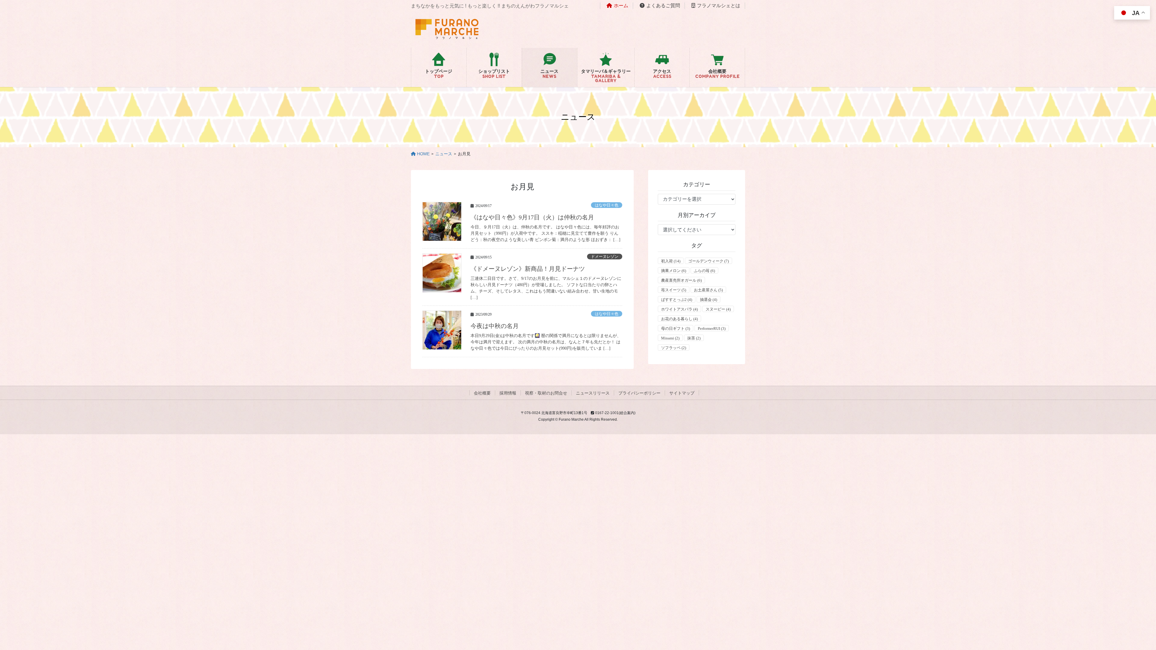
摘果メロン (673, 270)
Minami (670, 338)
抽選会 (708, 299)
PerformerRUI (712, 328)
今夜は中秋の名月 (495, 326)
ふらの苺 (704, 270)
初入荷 (670, 261)
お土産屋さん (708, 290)
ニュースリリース (593, 393)
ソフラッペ (673, 347)
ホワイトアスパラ (679, 309)
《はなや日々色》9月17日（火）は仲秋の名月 (532, 217)
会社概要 (482, 393)
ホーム (621, 5)
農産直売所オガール (681, 280)
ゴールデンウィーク (708, 261)
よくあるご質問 (663, 5)
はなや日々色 (606, 205)
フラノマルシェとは (718, 5)
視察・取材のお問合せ (546, 393)
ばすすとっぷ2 (676, 299)
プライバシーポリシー (639, 393)
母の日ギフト (675, 328)
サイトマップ (682, 393)
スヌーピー (718, 309)
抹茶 (694, 338)
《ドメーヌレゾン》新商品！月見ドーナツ (528, 268)
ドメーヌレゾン (604, 257)
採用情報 (507, 393)
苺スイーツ (673, 290)
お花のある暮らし (679, 319)
